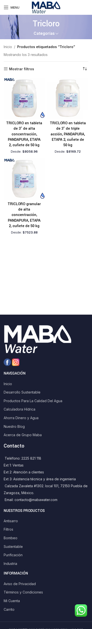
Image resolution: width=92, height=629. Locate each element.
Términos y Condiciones (23, 592)
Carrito (9, 609)
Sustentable (13, 546)
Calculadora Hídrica (19, 409)
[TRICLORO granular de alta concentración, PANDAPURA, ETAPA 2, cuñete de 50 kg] (24, 179)
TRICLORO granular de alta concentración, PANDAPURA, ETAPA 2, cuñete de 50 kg (24, 215)
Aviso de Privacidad (20, 584)
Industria (10, 563)
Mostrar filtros (21, 69)
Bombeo (10, 538)
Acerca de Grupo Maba (23, 435)
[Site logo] (46, 7)
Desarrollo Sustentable (22, 392)
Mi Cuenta (12, 601)
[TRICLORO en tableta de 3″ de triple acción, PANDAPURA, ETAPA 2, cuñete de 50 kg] (68, 98)
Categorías (44, 33)
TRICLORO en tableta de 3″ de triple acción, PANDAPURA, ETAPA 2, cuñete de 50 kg (68, 134)
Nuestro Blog (14, 426)
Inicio (8, 47)
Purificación (13, 555)
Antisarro (11, 521)
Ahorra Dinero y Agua (21, 418)
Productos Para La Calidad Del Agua (33, 401)
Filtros (8, 529)
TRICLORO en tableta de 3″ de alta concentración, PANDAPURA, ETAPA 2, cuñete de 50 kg (24, 134)
